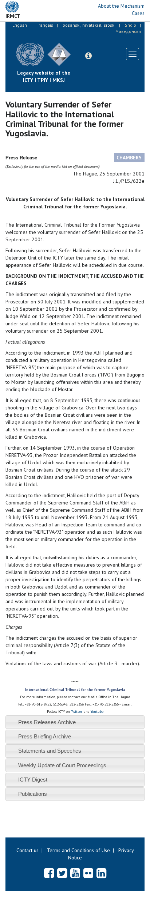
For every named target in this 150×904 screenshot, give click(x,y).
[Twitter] (62, 873)
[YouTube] (75, 873)
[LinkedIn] (101, 873)
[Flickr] (88, 873)
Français (44, 25)
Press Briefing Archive (44, 736)
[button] (88, 56)
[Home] (76, 49)
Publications (32, 794)
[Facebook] (49, 873)
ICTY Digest (32, 779)
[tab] (75, 722)
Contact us (27, 850)
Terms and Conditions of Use (78, 850)
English (19, 25)
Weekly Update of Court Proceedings (62, 765)
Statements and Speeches (49, 751)
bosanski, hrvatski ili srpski (89, 25)
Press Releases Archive (47, 722)
